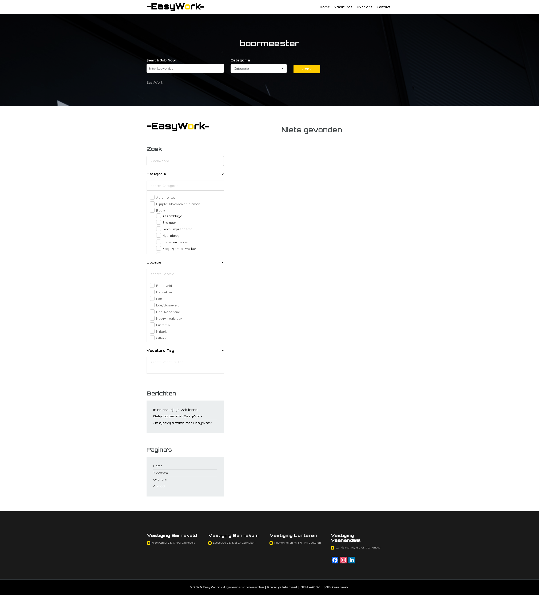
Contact (384, 7)
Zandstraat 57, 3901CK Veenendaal (359, 547)
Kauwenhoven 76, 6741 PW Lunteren (297, 542)
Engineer (169, 223)
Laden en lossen (175, 242)
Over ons (364, 7)
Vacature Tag (160, 351)
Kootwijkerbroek (169, 319)
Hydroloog (171, 236)
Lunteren (163, 325)
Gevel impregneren (178, 229)
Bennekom (164, 292)
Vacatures (343, 7)
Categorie (240, 60)
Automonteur (166, 198)
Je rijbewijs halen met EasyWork (182, 423)
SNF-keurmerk (336, 587)
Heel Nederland (168, 312)
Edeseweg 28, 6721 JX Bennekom (234, 542)
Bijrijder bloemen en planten (178, 204)
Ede (159, 299)
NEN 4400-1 (310, 587)
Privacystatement (282, 587)
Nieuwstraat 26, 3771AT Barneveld (173, 542)
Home (325, 7)
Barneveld (164, 286)
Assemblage (172, 216)
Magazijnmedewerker (179, 249)
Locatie (154, 262)
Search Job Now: (162, 60)
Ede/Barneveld (168, 305)
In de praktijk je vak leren (175, 409)
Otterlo (161, 338)
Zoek (307, 69)
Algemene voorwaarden (243, 587)
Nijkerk (161, 332)
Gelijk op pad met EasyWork (178, 416)
